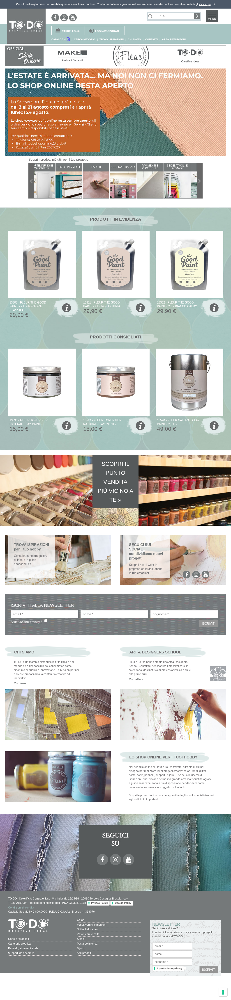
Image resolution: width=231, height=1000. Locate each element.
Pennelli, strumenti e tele (23, 948)
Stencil (81, 939)
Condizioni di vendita (21, 907)
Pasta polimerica (87, 943)
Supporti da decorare (21, 953)
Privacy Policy (99, 902)
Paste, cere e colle (88, 934)
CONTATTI (151, 39)
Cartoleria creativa (19, 943)
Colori (80, 920)
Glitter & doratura (87, 929)
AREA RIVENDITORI (174, 39)
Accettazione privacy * (26, 621)
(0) (71, 31)
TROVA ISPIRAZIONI (111, 39)
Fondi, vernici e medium (91, 924)
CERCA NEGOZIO (84, 39)
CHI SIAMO (134, 39)
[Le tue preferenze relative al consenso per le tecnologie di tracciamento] (223, 992)
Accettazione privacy (169, 968)
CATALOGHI (59, 39)
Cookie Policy (123, 902)
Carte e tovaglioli (18, 939)
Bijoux (81, 948)
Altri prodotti (84, 953)
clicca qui (205, 4)
